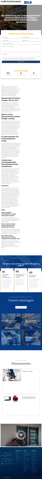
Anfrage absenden (21, 61)
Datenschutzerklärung (12, 58)
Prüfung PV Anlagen (27, 371)
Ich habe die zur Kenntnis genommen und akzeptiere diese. (19, 58)
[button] (25, 2)
